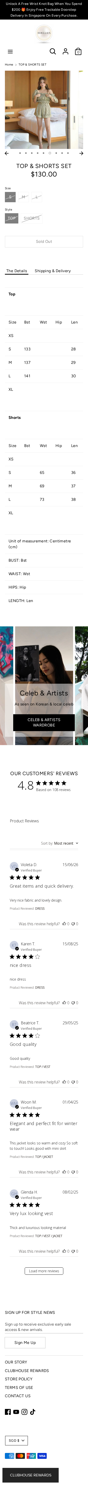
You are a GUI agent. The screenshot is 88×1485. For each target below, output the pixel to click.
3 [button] (32, 153)
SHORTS (32, 218)
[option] (44, 110)
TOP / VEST (42, 1067)
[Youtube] (16, 1412)
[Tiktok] (33, 1412)
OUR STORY (16, 1362)
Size (8, 188)
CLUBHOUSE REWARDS (27, 1370)
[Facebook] (8, 1412)
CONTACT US (18, 1396)
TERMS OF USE (19, 1387)
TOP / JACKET (44, 1157)
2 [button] (26, 153)
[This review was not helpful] (73, 924)
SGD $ (14, 1441)
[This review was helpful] (64, 924)
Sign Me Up (25, 1342)
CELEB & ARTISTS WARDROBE (44, 722)
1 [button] (20, 153)
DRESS (39, 908)
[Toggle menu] (10, 51)
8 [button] (62, 153)
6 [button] (50, 153)
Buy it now (44, 256)
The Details (16, 270)
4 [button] (37, 153)
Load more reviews (44, 1271)
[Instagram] (24, 1412)
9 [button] (68, 153)
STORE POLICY (19, 1379)
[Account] (65, 49)
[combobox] (59, 843)
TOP (11, 218)
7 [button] (56, 153)
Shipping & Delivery (53, 270)
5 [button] (43, 153)
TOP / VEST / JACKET (48, 1236)
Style (8, 209)
